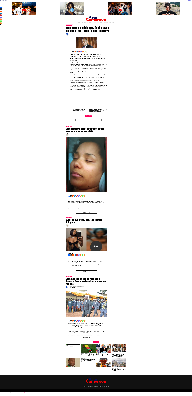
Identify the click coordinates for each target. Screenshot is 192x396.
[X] (73, 51)
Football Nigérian (99, 22)
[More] (86, 51)
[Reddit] (75, 51)
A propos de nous (90, 386)
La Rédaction (72, 225)
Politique (94, 22)
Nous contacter (106, 386)
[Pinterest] (79, 51)
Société (90, 22)
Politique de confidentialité (98, 386)
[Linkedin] (77, 51)
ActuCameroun (72, 34)
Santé (110, 22)
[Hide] (0, 24)
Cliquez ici (26, 392)
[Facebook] (71, 51)
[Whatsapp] (85, 51)
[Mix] (83, 51)
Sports (113, 22)
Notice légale (85, 386)
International (106, 22)
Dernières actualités (84, 22)
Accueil (79, 22)
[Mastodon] (81, 51)
